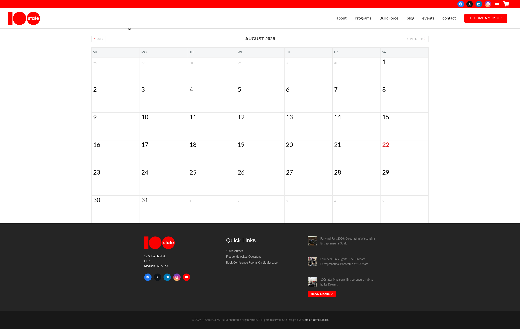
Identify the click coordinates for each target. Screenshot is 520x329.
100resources (234, 251)
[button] (349, 18)
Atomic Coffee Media (315, 319)
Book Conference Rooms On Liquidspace (251, 262)
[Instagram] (488, 4)
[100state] (24, 18)
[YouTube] (497, 4)
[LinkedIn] (479, 4)
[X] (469, 4)
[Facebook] (460, 4)
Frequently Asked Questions (243, 256)
